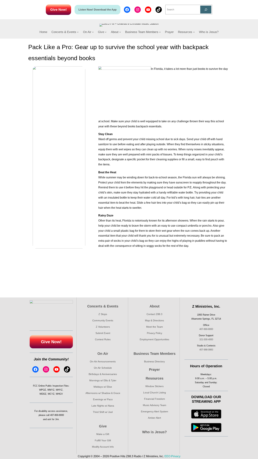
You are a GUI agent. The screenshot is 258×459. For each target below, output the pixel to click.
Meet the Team (154, 326)
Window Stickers (154, 386)
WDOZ (42, 394)
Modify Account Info (103, 446)
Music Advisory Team (154, 405)
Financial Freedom (154, 398)
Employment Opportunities (154, 339)
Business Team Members (155, 354)
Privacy (175, 456)
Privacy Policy (154, 333)
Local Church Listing (154, 392)
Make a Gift (102, 434)
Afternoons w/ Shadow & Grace (102, 393)
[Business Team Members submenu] (160, 32)
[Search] (205, 10)
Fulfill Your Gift (103, 440)
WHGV (59, 394)
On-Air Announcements (103, 361)
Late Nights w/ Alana (102, 405)
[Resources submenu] (194, 32)
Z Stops (102, 314)
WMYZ (50, 389)
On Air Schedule (103, 367)
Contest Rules (103, 339)
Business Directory (154, 361)
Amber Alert (154, 417)
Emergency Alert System (154, 411)
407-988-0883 (206, 349)
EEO (167, 456)
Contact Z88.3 (154, 314)
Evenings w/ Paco (103, 399)
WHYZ (59, 389)
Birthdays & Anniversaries (103, 374)
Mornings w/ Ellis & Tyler (102, 380)
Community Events (102, 320)
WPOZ (42, 389)
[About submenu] (120, 32)
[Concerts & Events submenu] (78, 32)
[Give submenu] (106, 32)
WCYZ (51, 394)
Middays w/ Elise (103, 386)
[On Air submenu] (93, 32)
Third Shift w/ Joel (103, 412)
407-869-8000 (57, 415)
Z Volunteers (103, 326)
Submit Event (102, 333)
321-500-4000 (206, 339)
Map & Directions (154, 320)
